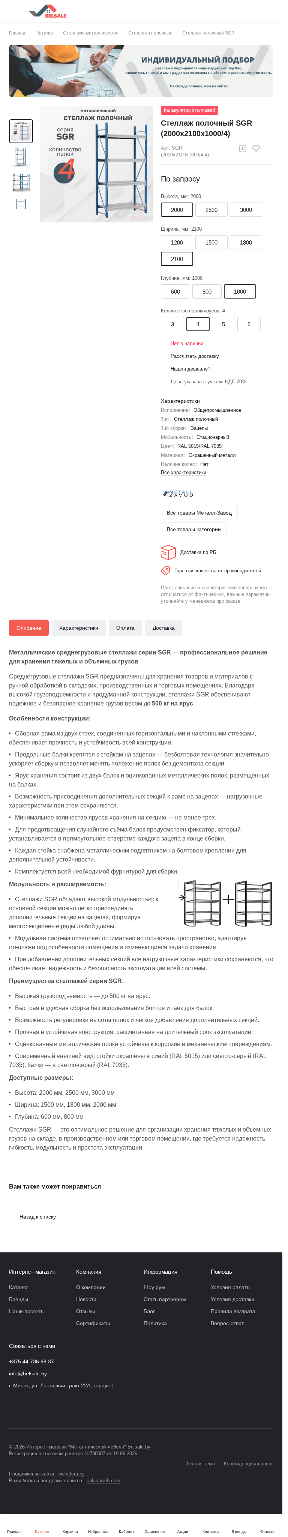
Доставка (164, 628)
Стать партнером (165, 1299)
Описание (28, 628)
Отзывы (85, 1311)
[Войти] (211, 11)
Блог (149, 1311)
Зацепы (199, 428)
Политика (155, 1323)
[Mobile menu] (12, 11)
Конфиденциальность (248, 1463)
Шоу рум (154, 1287)
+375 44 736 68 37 (31, 1361)
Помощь (221, 1271)
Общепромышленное (217, 410)
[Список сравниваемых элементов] (230, 11)
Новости (86, 1299)
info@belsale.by (28, 1373)
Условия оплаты (230, 1287)
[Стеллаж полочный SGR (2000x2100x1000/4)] (95, 164)
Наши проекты (27, 1311)
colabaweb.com (103, 1480)
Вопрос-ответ (227, 1323)
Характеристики (78, 628)
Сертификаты (93, 1323)
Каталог (18, 1287)
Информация (160, 1271)
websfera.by (71, 1474)
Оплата (125, 628)
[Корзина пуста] (269, 11)
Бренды (18, 1299)
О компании (91, 1287)
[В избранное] (256, 148)
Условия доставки (232, 1299)
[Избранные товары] (250, 11)
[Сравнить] (242, 148)
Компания (88, 1271)
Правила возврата (233, 1311)
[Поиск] (191, 11)
